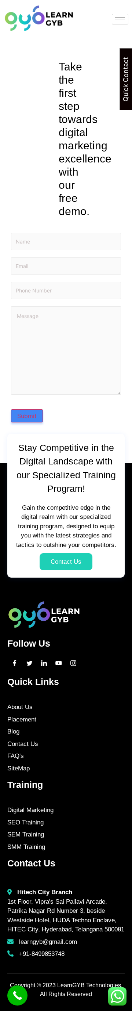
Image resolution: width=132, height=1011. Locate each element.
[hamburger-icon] (120, 19)
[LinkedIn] (44, 662)
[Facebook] (14, 662)
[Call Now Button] (17, 995)
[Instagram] (73, 662)
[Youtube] (58, 662)
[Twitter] (29, 662)
